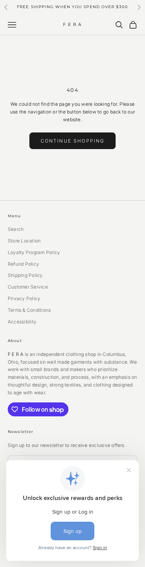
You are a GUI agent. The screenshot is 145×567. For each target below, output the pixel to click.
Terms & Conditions (29, 310)
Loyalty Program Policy (34, 252)
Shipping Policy (25, 275)
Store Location (24, 241)
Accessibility (22, 322)
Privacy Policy (24, 298)
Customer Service (28, 287)
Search (16, 229)
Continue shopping (73, 141)
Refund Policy (23, 264)
